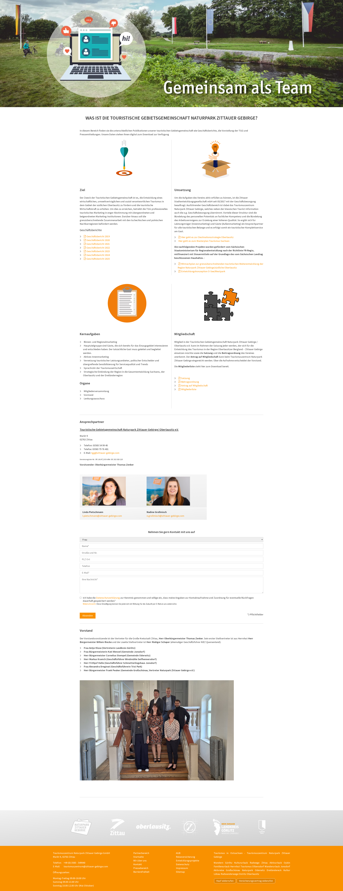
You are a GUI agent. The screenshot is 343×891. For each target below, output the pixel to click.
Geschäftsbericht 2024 (98, 255)
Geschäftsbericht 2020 (98, 240)
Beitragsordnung (190, 381)
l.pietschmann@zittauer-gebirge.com (102, 515)
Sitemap (180, 871)
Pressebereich (140, 868)
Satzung (185, 378)
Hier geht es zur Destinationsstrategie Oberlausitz (207, 237)
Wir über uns (140, 860)
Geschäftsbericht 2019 (98, 236)
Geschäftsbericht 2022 (98, 247)
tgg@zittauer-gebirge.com (105, 452)
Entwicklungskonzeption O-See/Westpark (203, 271)
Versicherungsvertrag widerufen (256, 880)
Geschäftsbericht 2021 (98, 243)
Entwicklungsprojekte (187, 860)
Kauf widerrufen (225, 880)
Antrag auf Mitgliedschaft (194, 385)
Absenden (87, 615)
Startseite (138, 856)
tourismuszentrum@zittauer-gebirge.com (86, 866)
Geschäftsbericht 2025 (98, 258)
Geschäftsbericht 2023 (98, 251)
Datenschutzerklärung (108, 597)
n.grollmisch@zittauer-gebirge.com (165, 515)
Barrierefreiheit (141, 871)
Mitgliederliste (188, 389)
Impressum (182, 868)
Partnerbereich (141, 853)
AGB (178, 853)
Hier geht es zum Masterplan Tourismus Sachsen (203, 240)
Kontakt (137, 864)
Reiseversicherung (185, 856)
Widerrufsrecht (89, 604)
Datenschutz (182, 864)
